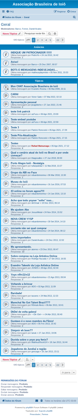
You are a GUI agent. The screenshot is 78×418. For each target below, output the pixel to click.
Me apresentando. (21, 246)
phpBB (29, 407)
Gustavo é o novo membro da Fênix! (32, 321)
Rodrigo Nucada (38, 259)
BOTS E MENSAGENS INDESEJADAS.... (34, 69)
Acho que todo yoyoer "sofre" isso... (32, 200)
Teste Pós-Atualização (24, 135)
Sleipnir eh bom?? (22, 330)
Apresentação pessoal (24, 102)
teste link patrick (20, 111)
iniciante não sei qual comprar (29, 228)
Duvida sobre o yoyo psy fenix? (29, 339)
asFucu (34, 114)
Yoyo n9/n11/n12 (20, 274)
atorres (34, 249)
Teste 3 (15, 127)
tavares (34, 296)
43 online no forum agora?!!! (27, 191)
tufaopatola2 (37, 166)
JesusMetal (36, 212)
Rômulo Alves (37, 305)
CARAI (14, 94)
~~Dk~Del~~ (37, 314)
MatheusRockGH (39, 342)
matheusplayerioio (39, 72)
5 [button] (50, 40)
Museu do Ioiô (19, 181)
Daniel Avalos (35, 29)
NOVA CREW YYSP (22, 219)
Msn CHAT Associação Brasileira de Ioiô (34, 86)
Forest (25, 29)
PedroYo (35, 55)
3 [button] (42, 40)
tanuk (34, 333)
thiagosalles (36, 158)
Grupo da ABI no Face (24, 172)
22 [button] (57, 40)
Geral (5, 24)
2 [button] (37, 40)
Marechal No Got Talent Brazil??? (30, 302)
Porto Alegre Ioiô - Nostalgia (27, 163)
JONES (34, 268)
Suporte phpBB (45, 411)
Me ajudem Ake (20, 209)
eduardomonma (38, 175)
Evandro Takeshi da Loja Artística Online (35, 265)
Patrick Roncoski (39, 130)
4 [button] (46, 40)
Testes (14, 143)
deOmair (35, 203)
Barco (18, 29)
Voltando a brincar (21, 284)
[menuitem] (10, 11)
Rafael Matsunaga (40, 146)
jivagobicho (36, 105)
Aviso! (14, 61)
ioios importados (21, 237)
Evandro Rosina (38, 89)
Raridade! (16, 293)
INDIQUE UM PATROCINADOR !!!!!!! (31, 52)
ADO (33, 286)
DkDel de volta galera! (23, 311)
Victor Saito (36, 97)
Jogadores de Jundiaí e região (28, 349)
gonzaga (35, 351)
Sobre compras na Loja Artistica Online (34, 256)
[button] (28, 40)
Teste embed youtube (23, 119)
